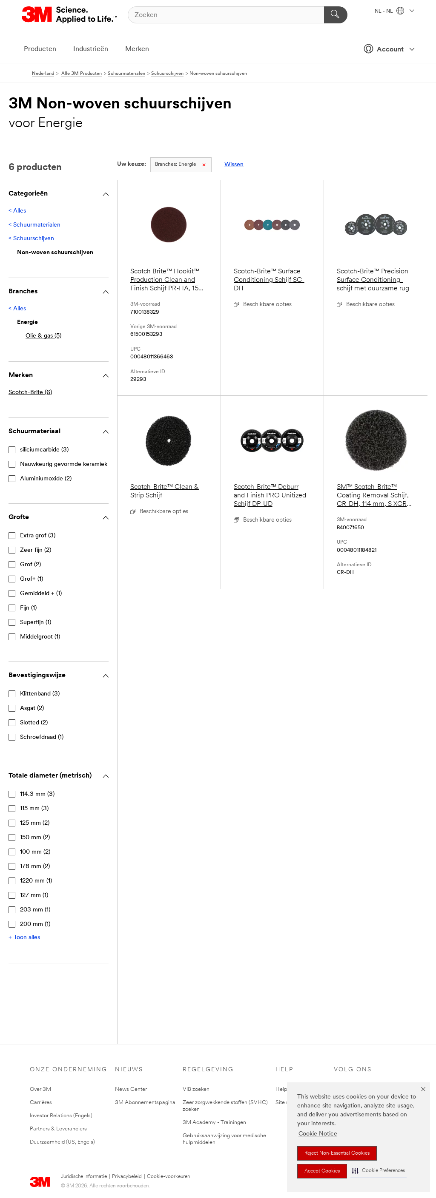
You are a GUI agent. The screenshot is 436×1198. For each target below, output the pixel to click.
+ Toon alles (24, 937)
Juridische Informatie (84, 1176)
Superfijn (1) (35, 622)
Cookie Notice (317, 1134)
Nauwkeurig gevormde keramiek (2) (68, 464)
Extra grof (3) (37, 536)
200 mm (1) (35, 924)
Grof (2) (30, 565)
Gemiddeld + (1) (41, 593)
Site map (286, 1102)
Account (390, 49)
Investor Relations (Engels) (61, 1116)
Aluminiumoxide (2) (46, 479)
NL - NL (384, 11)
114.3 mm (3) (37, 794)
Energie (175, 164)
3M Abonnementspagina (145, 1102)
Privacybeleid (127, 1176)
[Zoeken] (335, 14)
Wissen (234, 165)
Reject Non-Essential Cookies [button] (337, 1153)
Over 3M (40, 1089)
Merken (137, 49)
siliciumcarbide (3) (44, 450)
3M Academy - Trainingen (214, 1122)
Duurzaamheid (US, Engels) (62, 1142)
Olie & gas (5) (43, 336)
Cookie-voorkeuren (168, 1176)
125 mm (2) (34, 823)
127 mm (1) (34, 895)
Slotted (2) (34, 723)
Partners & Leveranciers (58, 1129)
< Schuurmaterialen (34, 225)
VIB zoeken (196, 1089)
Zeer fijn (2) (35, 550)
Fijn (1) (28, 608)
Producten (40, 49)
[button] (378, 1171)
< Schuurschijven (31, 239)
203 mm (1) (35, 910)
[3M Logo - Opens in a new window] (70, 14)
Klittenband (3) (40, 694)
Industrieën (90, 49)
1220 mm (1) (36, 881)
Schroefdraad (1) (41, 737)
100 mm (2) (35, 852)
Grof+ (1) (31, 579)
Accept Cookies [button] (322, 1171)
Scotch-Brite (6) (30, 392)
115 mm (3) (34, 809)
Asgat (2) (32, 708)
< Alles (17, 211)
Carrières (41, 1102)
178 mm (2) (35, 866)
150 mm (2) (35, 838)
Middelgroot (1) (40, 637)
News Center (131, 1089)
